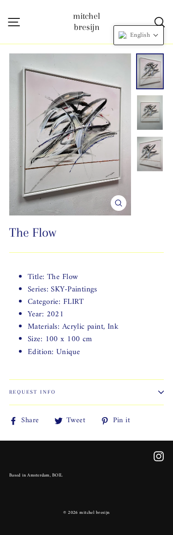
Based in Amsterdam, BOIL (36, 475)
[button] (138, 35)
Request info (32, 392)
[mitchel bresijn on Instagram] (159, 456)
